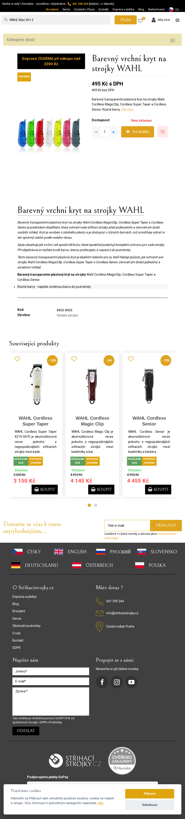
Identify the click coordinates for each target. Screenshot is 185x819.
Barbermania (156, 9)
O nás (16, 633)
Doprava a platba (123, 9)
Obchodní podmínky (26, 626)
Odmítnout (149, 805)
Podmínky (55, 722)
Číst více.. (127, 109)
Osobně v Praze (84, 9)
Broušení (52, 9)
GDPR (16, 647)
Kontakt (104, 9)
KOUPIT (47, 489)
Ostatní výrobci (67, 315)
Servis (66, 9)
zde (100, 803)
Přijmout (149, 793)
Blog (141, 9)
